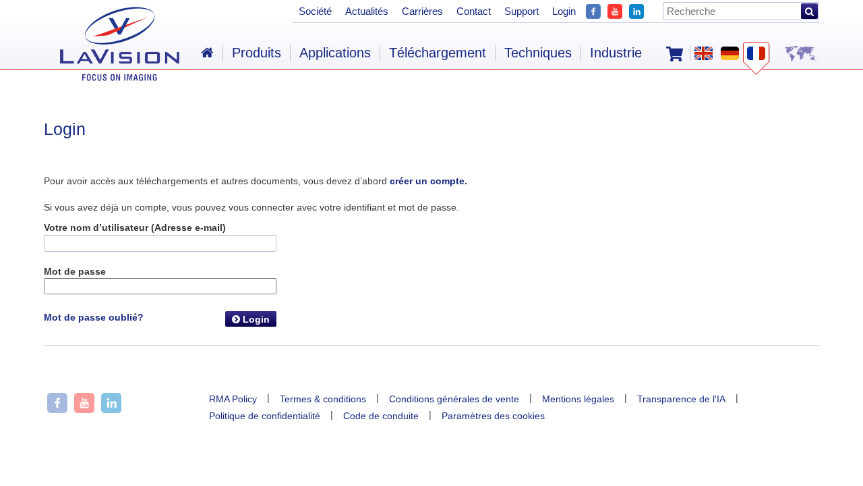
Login (255, 319)
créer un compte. (428, 181)
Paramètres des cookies (493, 415)
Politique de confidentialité (264, 415)
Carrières (422, 11)
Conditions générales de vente (454, 399)
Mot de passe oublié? (94, 317)
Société (315, 11)
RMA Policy (233, 399)
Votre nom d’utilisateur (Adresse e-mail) (135, 227)
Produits (256, 52)
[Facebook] (593, 10)
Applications (335, 52)
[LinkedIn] (636, 10)
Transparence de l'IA (681, 399)
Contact (473, 11)
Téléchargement (437, 52)
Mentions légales (578, 399)
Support (521, 11)
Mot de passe (75, 271)
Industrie (616, 52)
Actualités (366, 11)
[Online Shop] (674, 53)
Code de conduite (381, 415)
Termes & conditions (323, 399)
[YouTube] (615, 10)
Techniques (538, 52)
